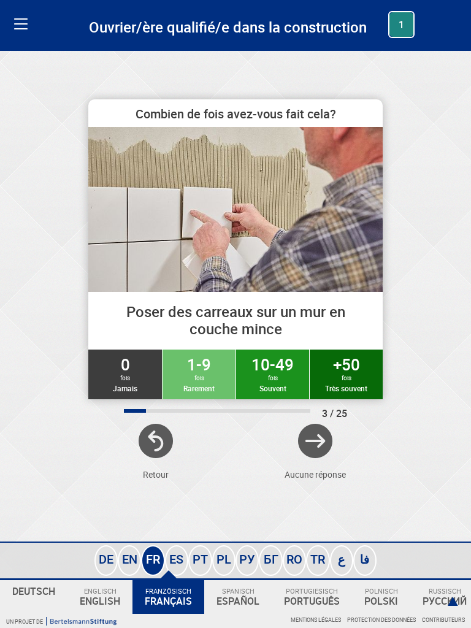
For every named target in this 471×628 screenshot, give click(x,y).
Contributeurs (443, 620)
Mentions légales (316, 620)
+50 (346, 373)
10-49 (272, 373)
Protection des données (381, 620)
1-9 (199, 373)
